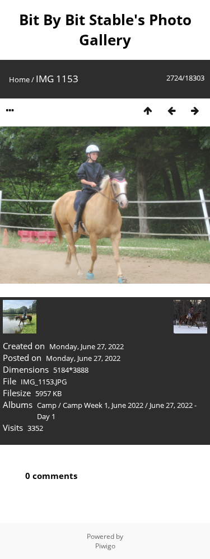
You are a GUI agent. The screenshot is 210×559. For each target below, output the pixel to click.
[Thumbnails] (148, 110)
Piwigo (105, 546)
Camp (47, 405)
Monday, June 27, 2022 (86, 346)
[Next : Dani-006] (195, 110)
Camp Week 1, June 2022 (103, 405)
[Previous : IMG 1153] (171, 110)
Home (19, 79)
